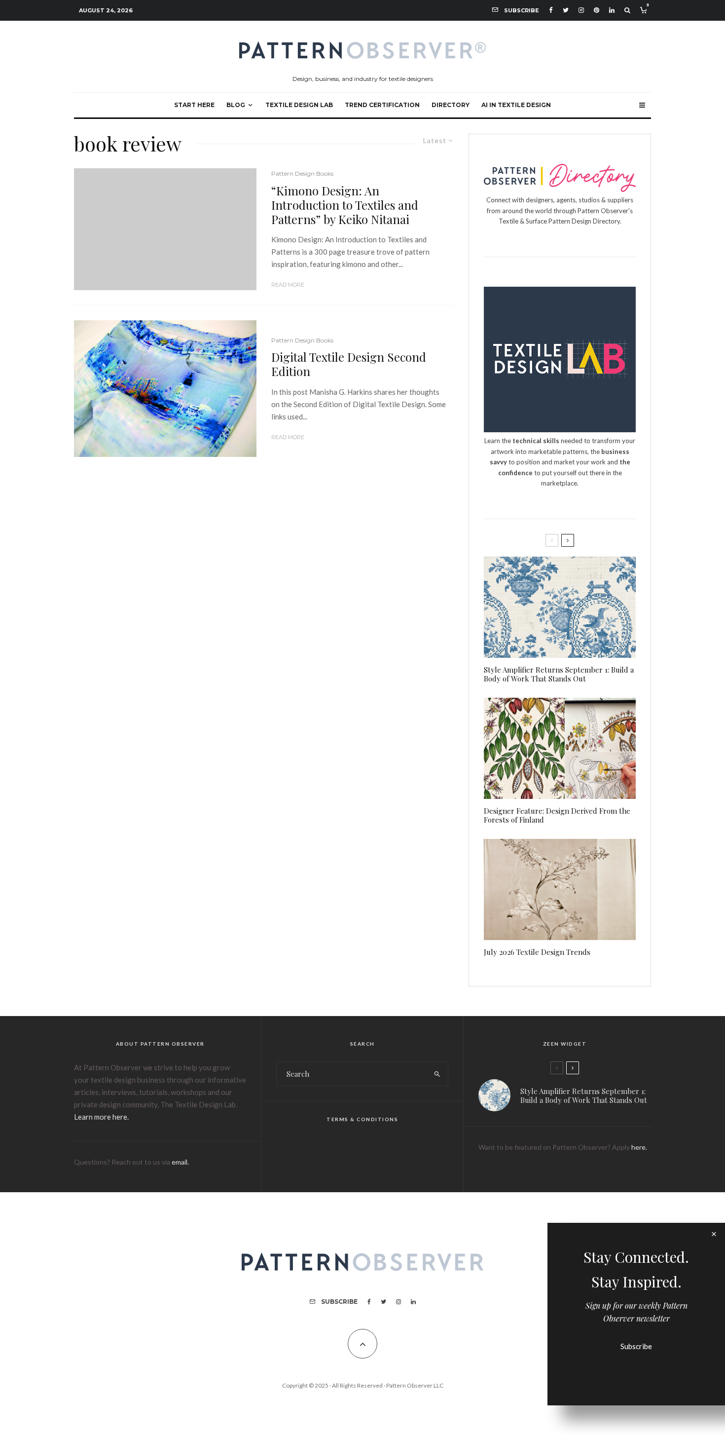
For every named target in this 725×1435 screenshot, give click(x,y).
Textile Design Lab (299, 105)
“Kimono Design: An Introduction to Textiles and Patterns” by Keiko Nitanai (344, 205)
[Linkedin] (611, 10)
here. (639, 1147)
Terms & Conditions (362, 1119)
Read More (287, 284)
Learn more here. (101, 1116)
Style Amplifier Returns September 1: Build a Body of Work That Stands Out (559, 674)
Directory (451, 105)
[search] (437, 1074)
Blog (235, 105)
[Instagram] (581, 10)
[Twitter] (566, 10)
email (179, 1162)
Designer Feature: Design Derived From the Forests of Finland (557, 815)
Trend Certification (382, 105)
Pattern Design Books (302, 173)
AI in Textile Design (516, 105)
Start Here (194, 105)
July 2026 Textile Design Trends (537, 951)
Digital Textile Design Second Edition (348, 364)
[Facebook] (551, 10)
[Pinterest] (596, 10)
